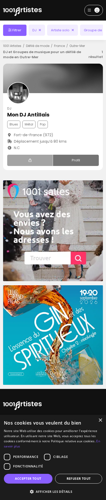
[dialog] (53, 457)
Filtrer (16, 30)
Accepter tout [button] (28, 478)
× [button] (100, 420)
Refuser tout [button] (79, 478)
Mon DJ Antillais (28, 114)
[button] (53, 491)
